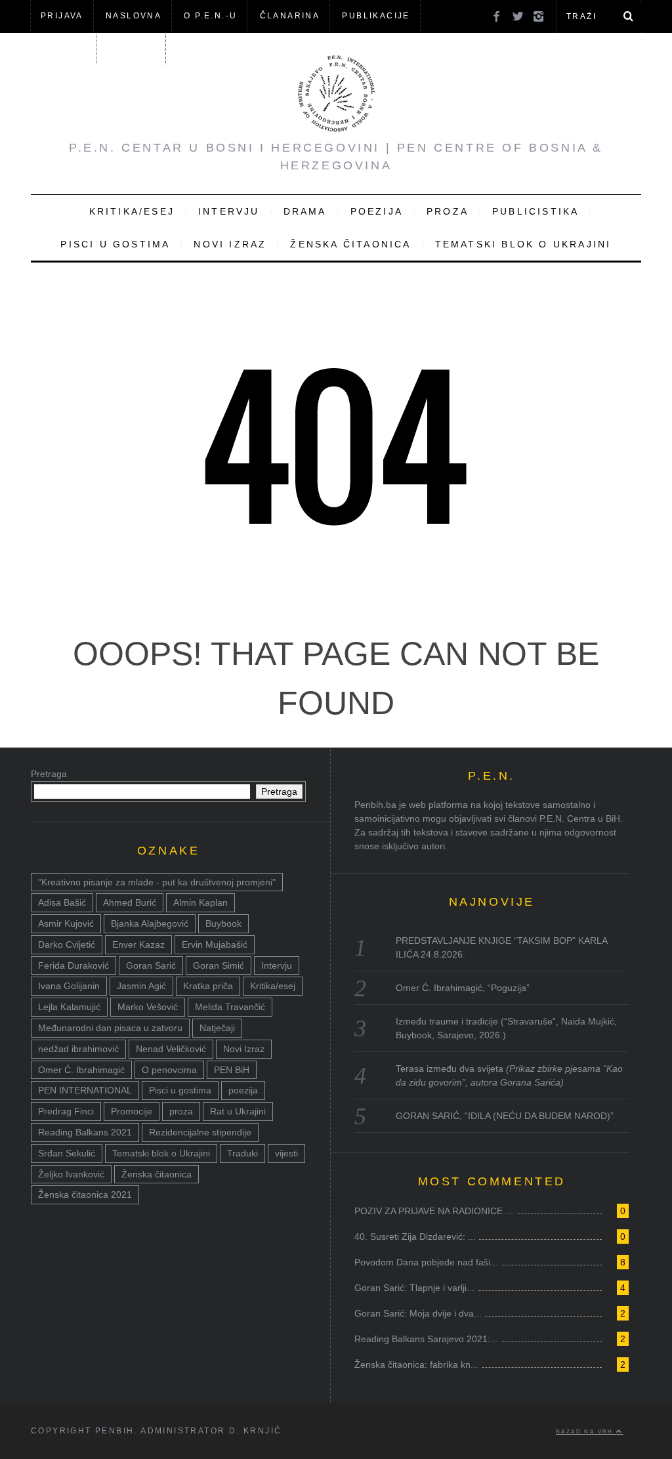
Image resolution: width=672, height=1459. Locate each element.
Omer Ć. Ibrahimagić (81, 1070)
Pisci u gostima (115, 244)
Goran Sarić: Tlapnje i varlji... (414, 1287)
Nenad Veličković (171, 1049)
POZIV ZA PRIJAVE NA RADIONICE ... (433, 1211)
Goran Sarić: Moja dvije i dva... (418, 1313)
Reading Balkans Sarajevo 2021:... (426, 1339)
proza (181, 1111)
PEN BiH (231, 1070)
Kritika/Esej (132, 211)
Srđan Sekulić (66, 1153)
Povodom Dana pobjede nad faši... (426, 1262)
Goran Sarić (151, 965)
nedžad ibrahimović (78, 1049)
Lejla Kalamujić (69, 1007)
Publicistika (535, 211)
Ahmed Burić (129, 902)
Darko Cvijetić (66, 944)
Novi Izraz (230, 244)
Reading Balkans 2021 (85, 1132)
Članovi (63, 48)
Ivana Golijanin (69, 986)
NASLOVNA (133, 15)
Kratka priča (208, 986)
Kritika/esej (272, 986)
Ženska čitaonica (350, 244)
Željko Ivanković (71, 1174)
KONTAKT (132, 48)
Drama (305, 211)
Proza (448, 211)
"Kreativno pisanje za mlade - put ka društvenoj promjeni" (157, 882)
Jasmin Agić (141, 986)
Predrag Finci (66, 1111)
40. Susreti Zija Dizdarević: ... (415, 1236)
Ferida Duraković (73, 965)
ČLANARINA (290, 15)
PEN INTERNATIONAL (85, 1090)
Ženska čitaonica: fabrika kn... (416, 1364)
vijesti (286, 1153)
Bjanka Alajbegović (149, 923)
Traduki (242, 1153)
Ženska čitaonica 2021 (85, 1194)
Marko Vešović (147, 1007)
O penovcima (169, 1070)
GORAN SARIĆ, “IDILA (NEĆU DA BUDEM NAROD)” (505, 1115)
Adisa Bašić (62, 902)
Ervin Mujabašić (214, 944)
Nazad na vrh (586, 1431)
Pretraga (49, 774)
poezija (243, 1090)
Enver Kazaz (138, 944)
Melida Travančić (230, 1007)
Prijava (62, 15)
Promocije (131, 1111)
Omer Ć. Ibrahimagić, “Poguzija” (463, 988)
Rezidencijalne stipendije (200, 1132)
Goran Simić (218, 965)
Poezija (376, 211)
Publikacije (376, 15)
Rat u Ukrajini (238, 1111)
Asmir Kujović (66, 923)
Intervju (229, 211)
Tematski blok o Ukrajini (523, 244)
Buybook (223, 923)
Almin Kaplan (200, 902)
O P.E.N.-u (210, 15)
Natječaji (217, 1028)
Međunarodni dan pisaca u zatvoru (110, 1028)
